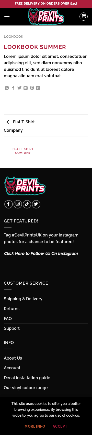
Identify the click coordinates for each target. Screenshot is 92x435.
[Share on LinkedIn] (38, 88)
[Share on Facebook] (13, 88)
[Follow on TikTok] (27, 204)
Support (12, 328)
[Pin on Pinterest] (32, 88)
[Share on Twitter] (19, 88)
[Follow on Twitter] (36, 204)
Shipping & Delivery (23, 298)
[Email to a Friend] (26, 88)
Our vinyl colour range (26, 387)
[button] (7, 16)
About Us (13, 358)
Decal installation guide (27, 377)
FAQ (8, 318)
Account (12, 367)
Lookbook (13, 36)
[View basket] (83, 16)
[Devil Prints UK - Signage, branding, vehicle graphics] (46, 16)
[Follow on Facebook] (8, 204)
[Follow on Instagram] (18, 204)
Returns (11, 308)
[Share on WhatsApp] (7, 88)
